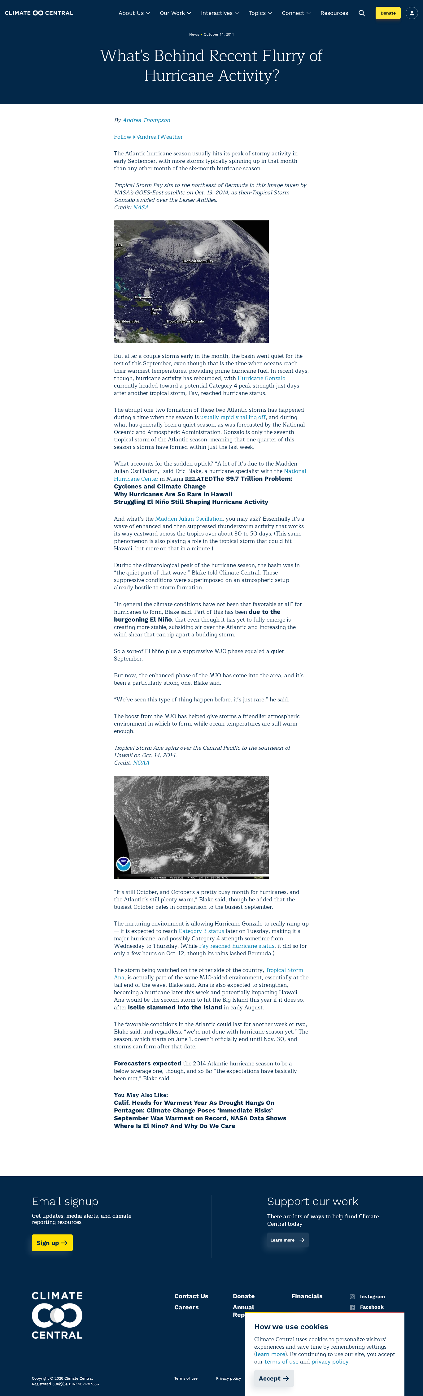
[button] (134, 13)
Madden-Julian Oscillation (189, 518)
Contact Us (191, 1296)
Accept (270, 1378)
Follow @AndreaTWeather (148, 136)
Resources (334, 13)
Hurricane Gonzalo (262, 378)
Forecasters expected (147, 1063)
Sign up (48, 1242)
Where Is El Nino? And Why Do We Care (174, 1125)
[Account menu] (412, 13)
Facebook (372, 1307)
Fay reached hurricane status (236, 946)
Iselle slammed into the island (175, 1007)
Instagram (372, 1296)
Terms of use (186, 1378)
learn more (270, 1354)
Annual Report (243, 1310)
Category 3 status (201, 931)
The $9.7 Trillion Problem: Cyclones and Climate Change (203, 482)
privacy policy (330, 1361)
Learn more (282, 1240)
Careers (186, 1307)
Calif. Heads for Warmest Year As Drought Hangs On (194, 1102)
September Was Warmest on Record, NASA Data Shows (200, 1118)
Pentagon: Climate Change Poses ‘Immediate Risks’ (193, 1110)
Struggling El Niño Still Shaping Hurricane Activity (191, 501)
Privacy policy (228, 1378)
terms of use (281, 1361)
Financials (307, 1296)
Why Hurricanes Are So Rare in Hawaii (173, 494)
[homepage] (39, 12)
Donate (388, 13)
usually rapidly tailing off (233, 417)
